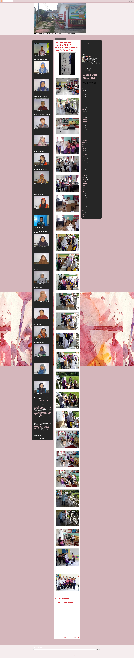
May (83, 123)
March (83, 96)
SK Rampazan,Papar (86, 43)
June (83, 146)
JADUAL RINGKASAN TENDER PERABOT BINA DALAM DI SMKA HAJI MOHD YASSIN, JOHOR (42, 421)
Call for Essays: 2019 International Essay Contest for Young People (42, 401)
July (83, 144)
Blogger (74, 655)
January (84, 100)
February (84, 98)
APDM (83, 49)
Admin (91, 56)
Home (64, 637)
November (84, 119)
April (83, 90)
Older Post (76, 637)
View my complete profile (87, 70)
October (84, 105)
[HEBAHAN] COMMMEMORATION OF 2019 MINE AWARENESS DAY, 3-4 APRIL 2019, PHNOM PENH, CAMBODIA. (42, 407)
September (84, 92)
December (84, 103)
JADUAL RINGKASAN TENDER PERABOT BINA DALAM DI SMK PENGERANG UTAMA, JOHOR (42, 427)
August (83, 107)
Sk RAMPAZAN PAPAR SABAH (89, 77)
